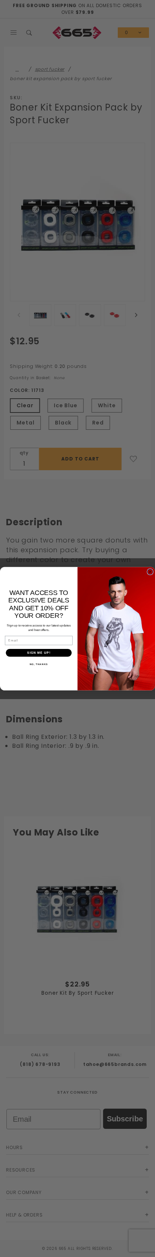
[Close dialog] (150, 571)
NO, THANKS (39, 664)
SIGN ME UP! (38, 652)
